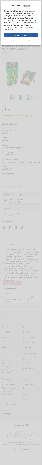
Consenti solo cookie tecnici (21, 40)
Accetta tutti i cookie (21, 35)
